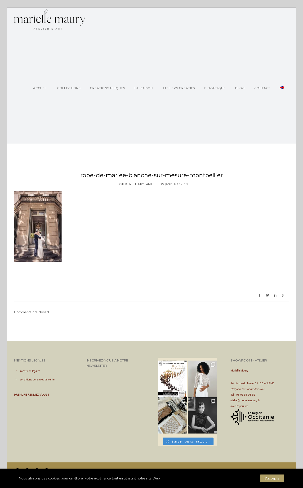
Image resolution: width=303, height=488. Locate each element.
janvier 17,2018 (176, 184)
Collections (68, 88)
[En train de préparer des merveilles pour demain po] (172, 415)
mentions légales (30, 371)
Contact (262, 88)
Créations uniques (107, 88)
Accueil (40, 88)
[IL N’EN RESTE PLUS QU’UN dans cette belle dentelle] (202, 379)
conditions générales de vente (37, 379)
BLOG (240, 88)
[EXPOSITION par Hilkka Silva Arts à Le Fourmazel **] (172, 379)
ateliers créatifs (178, 88)
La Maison (143, 88)
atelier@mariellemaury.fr (245, 400)
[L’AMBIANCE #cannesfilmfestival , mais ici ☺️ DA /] (202, 415)
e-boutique (215, 88)
